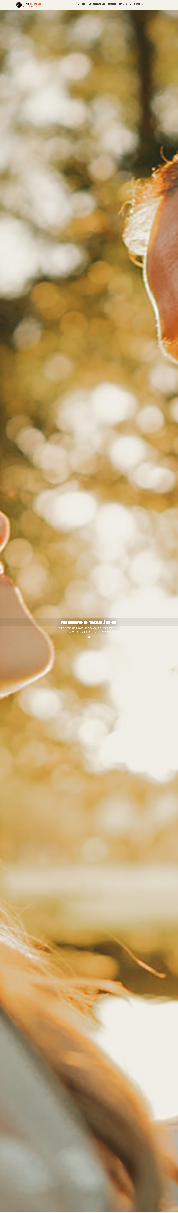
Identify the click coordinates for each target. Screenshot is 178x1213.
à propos (138, 4)
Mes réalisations (97, 4)
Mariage (112, 4)
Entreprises (125, 4)
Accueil (81, 4)
